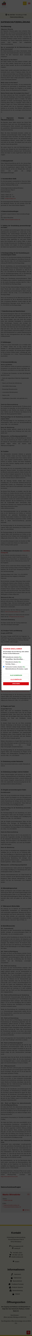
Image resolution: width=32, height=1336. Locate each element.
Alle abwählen (16, 679)
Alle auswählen (16, 675)
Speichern (16, 683)
